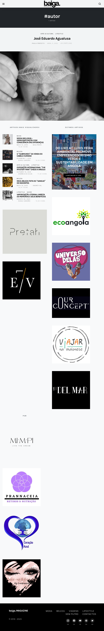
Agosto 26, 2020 (23, 199)
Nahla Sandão (24, 160)
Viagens (74, 611)
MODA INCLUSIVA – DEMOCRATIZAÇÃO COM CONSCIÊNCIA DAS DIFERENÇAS (30, 140)
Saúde (29, 192)
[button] (68, 187)
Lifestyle (59, 33)
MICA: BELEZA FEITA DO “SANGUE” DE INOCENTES (31, 182)
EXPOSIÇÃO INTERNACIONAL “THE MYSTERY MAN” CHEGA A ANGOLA (31, 168)
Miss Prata (37, 145)
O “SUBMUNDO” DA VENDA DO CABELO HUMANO (29, 155)
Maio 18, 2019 (22, 185)
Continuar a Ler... (74, 175)
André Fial (37, 185)
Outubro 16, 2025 (24, 172)
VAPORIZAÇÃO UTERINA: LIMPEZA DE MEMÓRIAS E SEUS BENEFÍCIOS (31, 195)
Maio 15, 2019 (22, 145)
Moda (19, 136)
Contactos (89, 614)
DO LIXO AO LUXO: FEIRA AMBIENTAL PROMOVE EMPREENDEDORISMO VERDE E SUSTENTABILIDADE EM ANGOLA (74, 157)
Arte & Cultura (47, 33)
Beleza (20, 151)
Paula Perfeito (38, 43)
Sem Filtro (72, 614)
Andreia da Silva (25, 174)
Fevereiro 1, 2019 (24, 158)
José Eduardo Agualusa (52, 38)
